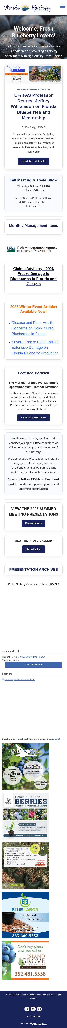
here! (57, 739)
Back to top (32, 1016)
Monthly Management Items (33, 225)
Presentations (33, 523)
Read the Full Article (33, 161)
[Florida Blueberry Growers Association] (27, 12)
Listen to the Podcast (33, 417)
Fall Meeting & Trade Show (32, 657)
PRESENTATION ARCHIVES (33, 569)
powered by (26, 1024)
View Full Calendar (34, 664)
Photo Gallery (34, 549)
